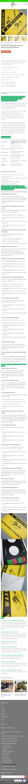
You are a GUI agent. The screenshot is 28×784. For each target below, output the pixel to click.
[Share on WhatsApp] (2, 86)
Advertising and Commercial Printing (9, 738)
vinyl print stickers (11, 103)
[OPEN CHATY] (24, 780)
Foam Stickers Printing (7, 760)
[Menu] (2, 4)
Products (3, 709)
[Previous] (3, 22)
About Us (3, 714)
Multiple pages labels (6, 753)
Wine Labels (4, 749)
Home (2, 42)
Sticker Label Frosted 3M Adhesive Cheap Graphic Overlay (6, 695)
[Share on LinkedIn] (14, 86)
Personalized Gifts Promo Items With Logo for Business (11, 732)
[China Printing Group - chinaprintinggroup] (14, 4)
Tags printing (5, 756)
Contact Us (3, 724)
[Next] (25, 22)
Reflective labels (5, 755)
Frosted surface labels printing (10, 82)
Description (4, 93)
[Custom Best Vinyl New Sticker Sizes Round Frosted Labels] (21, 686)
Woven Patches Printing (7, 747)
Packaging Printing (14, 142)
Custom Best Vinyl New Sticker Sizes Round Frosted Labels (21, 695)
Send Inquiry (6, 51)
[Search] (23, 4)
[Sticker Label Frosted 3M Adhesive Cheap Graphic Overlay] (7, 686)
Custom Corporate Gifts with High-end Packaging (12, 736)
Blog (2, 719)
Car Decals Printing (6, 745)
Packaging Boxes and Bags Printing (9, 769)
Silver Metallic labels (6, 758)
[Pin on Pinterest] (11, 86)
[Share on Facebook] (4, 86)
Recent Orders (4, 716)
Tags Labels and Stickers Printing (13, 42)
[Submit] (25, 776)
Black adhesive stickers (7, 762)
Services (3, 711)
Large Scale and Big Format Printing (9, 741)
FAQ (2, 721)
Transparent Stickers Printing (8, 766)
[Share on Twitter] (7, 86)
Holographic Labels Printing (8, 751)
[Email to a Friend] (9, 86)
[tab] (14, 93)
